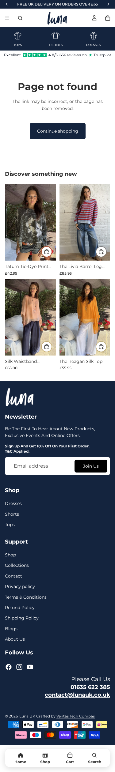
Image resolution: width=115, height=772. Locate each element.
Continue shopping (57, 131)
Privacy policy (20, 586)
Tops (10, 524)
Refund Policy (20, 607)
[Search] (20, 18)
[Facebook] (8, 667)
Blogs (11, 628)
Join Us (91, 466)
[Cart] (107, 18)
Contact (13, 576)
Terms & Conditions (26, 597)
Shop (10, 555)
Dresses (13, 503)
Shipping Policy (22, 618)
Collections (17, 565)
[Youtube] (30, 667)
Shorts (12, 514)
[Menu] (7, 18)
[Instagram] (19, 667)
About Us (15, 639)
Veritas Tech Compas (75, 716)
